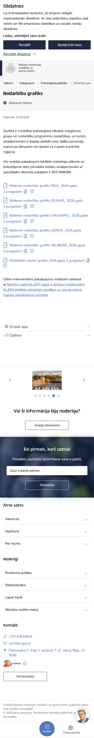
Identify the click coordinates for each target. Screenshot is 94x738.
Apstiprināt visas (70, 45)
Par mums (12, 543)
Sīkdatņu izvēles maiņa (21, 609)
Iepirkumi (12, 531)
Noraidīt (24, 45)
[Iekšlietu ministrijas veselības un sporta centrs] (41, 73)
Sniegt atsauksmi (47, 425)
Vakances (12, 519)
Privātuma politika (18, 573)
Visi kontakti (25, 676)
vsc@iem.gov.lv (20, 643)
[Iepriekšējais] (10, 380)
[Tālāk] (84, 380)
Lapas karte (14, 597)
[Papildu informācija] (32, 191)
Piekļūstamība (15, 585)
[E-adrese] (12, 663)
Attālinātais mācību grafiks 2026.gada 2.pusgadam (47, 260)
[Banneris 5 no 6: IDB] (47, 380)
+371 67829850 (20, 636)
